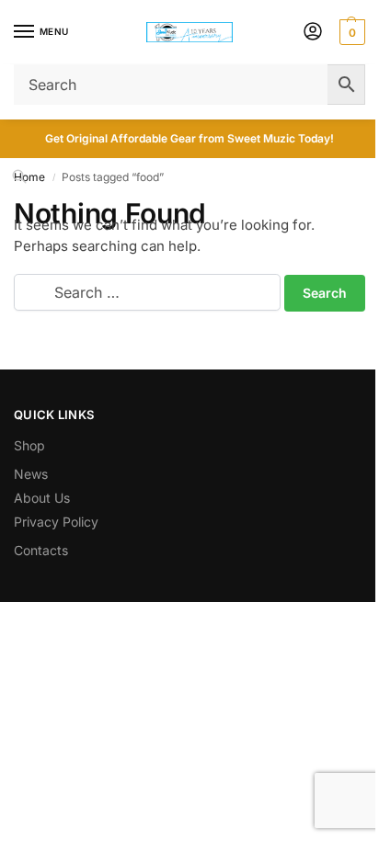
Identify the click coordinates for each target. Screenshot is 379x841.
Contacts (41, 550)
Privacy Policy (56, 521)
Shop (29, 445)
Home (29, 177)
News (31, 474)
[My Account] (313, 32)
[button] (350, 32)
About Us (42, 498)
